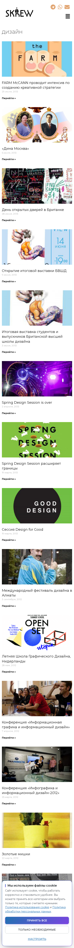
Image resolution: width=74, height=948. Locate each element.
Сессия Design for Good (22, 529)
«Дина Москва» (15, 148)
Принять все (37, 920)
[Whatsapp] (60, 7)
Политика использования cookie (27, 907)
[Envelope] (67, 7)
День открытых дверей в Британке (33, 210)
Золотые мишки (16, 854)
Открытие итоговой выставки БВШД (34, 271)
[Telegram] (53, 7)
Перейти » (9, 98)
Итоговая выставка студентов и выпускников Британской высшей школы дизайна (32, 336)
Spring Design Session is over (27, 402)
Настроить (37, 939)
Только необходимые (37, 929)
